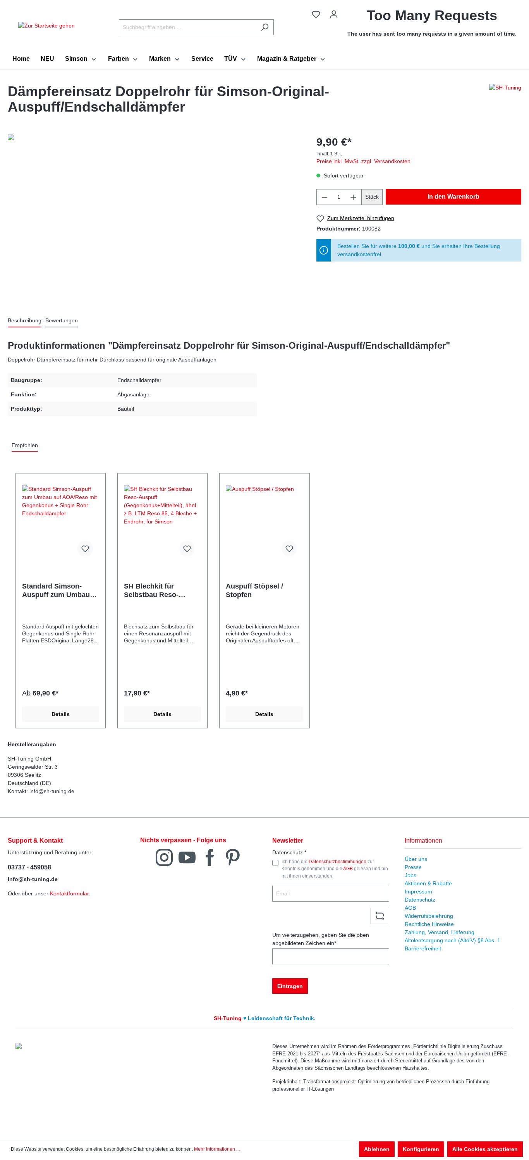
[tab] (24, 321)
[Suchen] (265, 27)
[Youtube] (187, 856)
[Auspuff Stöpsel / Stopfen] (264, 524)
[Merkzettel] (316, 14)
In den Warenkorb (453, 196)
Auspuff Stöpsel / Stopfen (254, 590)
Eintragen (290, 986)
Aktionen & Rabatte (428, 883)
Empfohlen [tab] (25, 445)
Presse (413, 867)
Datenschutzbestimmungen (337, 861)
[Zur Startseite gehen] (46, 25)
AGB (348, 868)
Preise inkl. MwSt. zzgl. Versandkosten (363, 161)
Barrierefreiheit (423, 948)
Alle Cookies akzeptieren (485, 1149)
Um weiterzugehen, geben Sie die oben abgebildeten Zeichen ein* (320, 939)
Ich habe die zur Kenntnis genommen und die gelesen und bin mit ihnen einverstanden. (335, 869)
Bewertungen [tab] (61, 320)
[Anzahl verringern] (324, 197)
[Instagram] (164, 856)
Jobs (410, 875)
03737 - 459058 (29, 867)
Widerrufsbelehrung (429, 916)
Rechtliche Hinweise (429, 924)
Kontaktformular (69, 893)
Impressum (418, 891)
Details (61, 714)
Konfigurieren (421, 1149)
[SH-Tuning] (505, 101)
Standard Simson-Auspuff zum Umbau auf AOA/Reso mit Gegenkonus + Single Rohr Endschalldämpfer (57, 590)
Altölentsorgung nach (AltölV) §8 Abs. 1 (452, 940)
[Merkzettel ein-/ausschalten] (85, 548)
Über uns (416, 859)
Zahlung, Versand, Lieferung (439, 932)
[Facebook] (209, 856)
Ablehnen (377, 1149)
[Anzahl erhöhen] (353, 197)
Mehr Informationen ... (217, 1149)
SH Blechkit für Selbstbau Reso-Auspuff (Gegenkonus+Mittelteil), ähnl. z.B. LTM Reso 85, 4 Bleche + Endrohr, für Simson (162, 590)
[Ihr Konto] (334, 14)
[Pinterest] (232, 856)
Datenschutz (420, 900)
